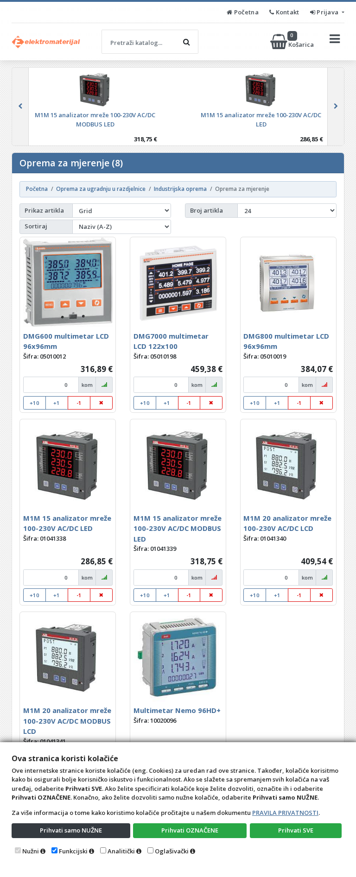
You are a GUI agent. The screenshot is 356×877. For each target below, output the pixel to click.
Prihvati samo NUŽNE (71, 830)
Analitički (121, 851)
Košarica (301, 41)
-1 (79, 402)
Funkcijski (73, 851)
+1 (56, 402)
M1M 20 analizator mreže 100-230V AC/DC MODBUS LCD (67, 721)
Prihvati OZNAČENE (189, 830)
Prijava (327, 12)
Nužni (30, 851)
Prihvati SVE (295, 830)
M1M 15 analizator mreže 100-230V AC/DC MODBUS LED (178, 528)
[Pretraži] (186, 41)
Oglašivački (172, 851)
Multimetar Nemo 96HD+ (177, 710)
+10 (34, 402)
